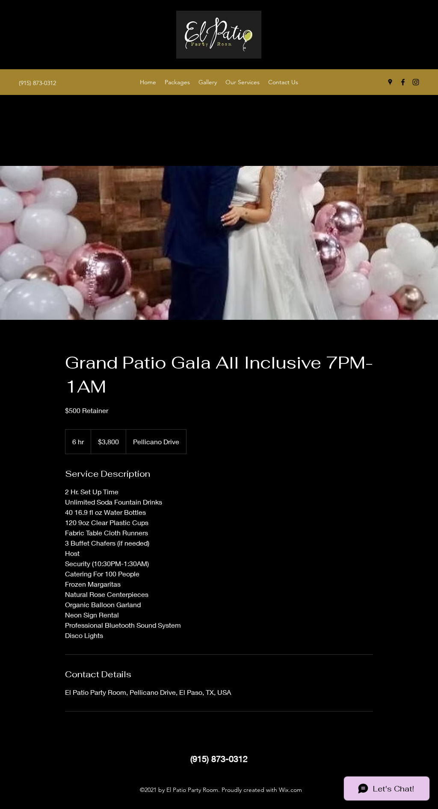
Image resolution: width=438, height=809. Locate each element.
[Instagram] (415, 82)
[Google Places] (390, 82)
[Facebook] (403, 82)
